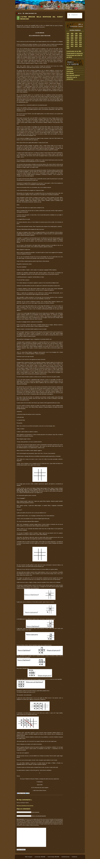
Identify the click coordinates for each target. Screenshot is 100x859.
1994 (72, 33)
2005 (68, 39)
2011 (76, 41)
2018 (72, 44)
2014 (72, 42)
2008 (80, 39)
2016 (80, 42)
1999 (76, 35)
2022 (72, 46)
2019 (76, 44)
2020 (80, 44)
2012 (80, 41)
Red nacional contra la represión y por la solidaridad (73, 77)
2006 (72, 39)
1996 (80, 33)
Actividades (70, 69)
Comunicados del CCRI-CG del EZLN (74, 56)
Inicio (19, 13)
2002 (72, 37)
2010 (72, 41)
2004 (80, 37)
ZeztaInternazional (65, 856)
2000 (80, 35)
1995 (76, 33)
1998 (72, 35)
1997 (68, 35)
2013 (68, 42)
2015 (76, 42)
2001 (68, 37)
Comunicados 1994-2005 (40, 856)
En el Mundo (70, 73)
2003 (76, 37)
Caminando (70, 71)
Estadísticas (74, 856)
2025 (68, 48)
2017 (68, 44)
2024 (80, 46)
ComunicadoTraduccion (30, 13)
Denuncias (70, 67)
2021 (68, 46)
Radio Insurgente (29, 856)
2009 (68, 41)
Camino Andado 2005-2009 (53, 856)
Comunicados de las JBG (74, 51)
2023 (76, 46)
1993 (68, 33)
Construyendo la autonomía (75, 53)
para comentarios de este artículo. (25, 805)
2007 (76, 39)
